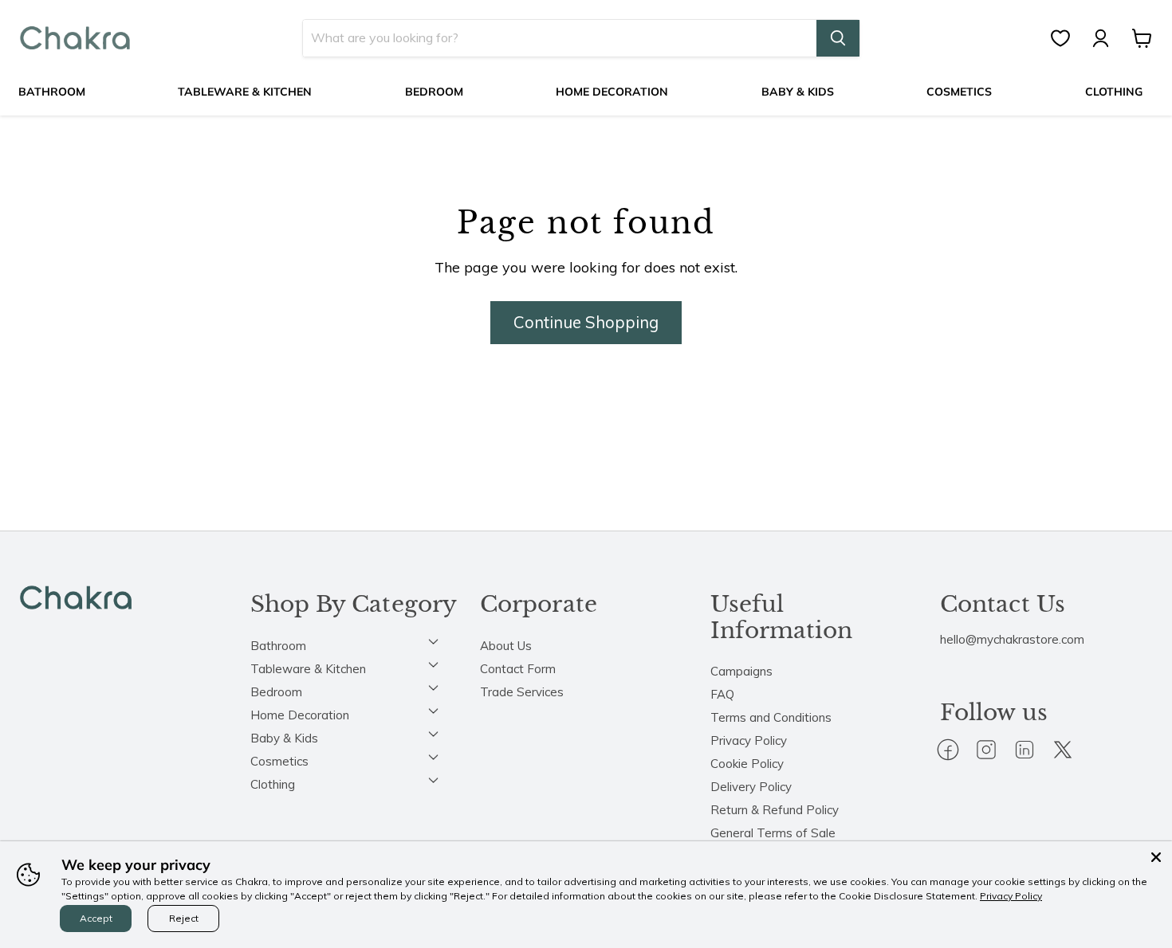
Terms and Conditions (771, 717)
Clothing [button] (272, 784)
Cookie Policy (747, 763)
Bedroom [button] (276, 691)
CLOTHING (1114, 91)
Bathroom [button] (278, 645)
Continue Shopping (586, 322)
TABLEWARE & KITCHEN (245, 91)
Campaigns (741, 671)
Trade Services (522, 691)
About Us (506, 645)
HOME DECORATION (612, 91)
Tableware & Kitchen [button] (308, 668)
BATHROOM (51, 91)
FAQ (722, 694)
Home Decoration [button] (299, 715)
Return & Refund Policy (774, 809)
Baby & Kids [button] (284, 738)
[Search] (837, 38)
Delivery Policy (751, 786)
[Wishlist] (1068, 38)
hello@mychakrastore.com (1012, 639)
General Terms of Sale (773, 832)
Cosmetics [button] (279, 761)
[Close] (1156, 857)
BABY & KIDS (797, 91)
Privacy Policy (748, 740)
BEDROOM (434, 91)
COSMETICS (959, 91)
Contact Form (518, 668)
